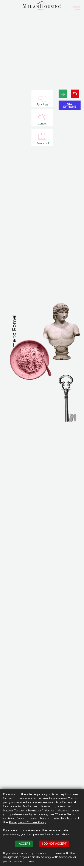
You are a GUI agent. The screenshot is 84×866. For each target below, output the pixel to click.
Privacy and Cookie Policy (27, 822)
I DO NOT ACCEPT (54, 843)
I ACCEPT (23, 843)
